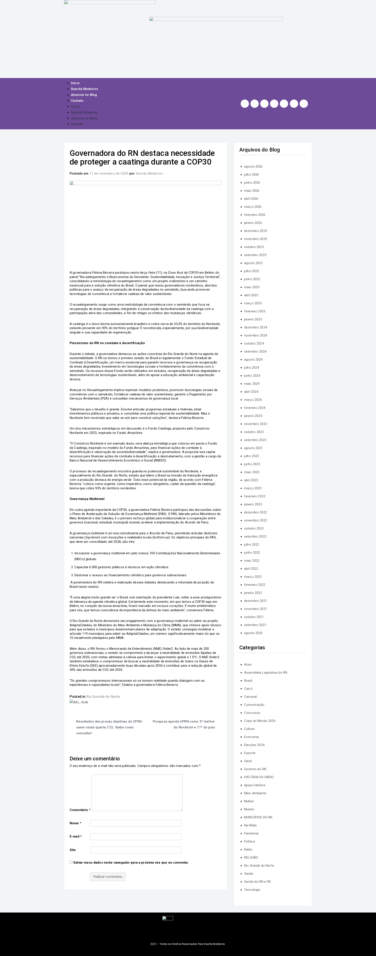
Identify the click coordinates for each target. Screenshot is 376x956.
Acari (248, 664)
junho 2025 (252, 279)
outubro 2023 (254, 432)
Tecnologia (252, 890)
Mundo (249, 809)
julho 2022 (251, 544)
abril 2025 (251, 295)
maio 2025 (251, 287)
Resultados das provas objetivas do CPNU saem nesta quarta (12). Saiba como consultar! (109, 727)
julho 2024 (251, 368)
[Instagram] (245, 104)
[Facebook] (254, 104)
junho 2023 (252, 464)
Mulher (249, 801)
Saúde (248, 874)
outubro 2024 (254, 343)
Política (249, 841)
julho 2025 (251, 271)
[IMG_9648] (79, 702)
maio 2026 (251, 191)
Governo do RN (255, 769)
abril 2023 (251, 480)
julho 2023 (251, 456)
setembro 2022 (255, 536)
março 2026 (253, 207)
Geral (248, 761)
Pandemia (251, 833)
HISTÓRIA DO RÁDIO (259, 777)
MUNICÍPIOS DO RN (258, 817)
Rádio (248, 849)
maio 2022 (251, 561)
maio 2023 (251, 472)
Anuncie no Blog (84, 95)
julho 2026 (251, 175)
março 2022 (253, 577)
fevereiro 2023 (254, 496)
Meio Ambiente (255, 793)
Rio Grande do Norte (103, 697)
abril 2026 (251, 199)
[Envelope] (304, 104)
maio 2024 (251, 384)
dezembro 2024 (255, 327)
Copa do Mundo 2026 (259, 721)
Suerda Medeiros (84, 89)
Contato (77, 101)
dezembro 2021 (255, 601)
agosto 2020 (253, 633)
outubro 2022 (254, 528)
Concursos (252, 713)
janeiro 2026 (253, 223)
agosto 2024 (253, 359)
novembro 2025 (255, 239)
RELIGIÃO (251, 857)
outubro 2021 (254, 617)
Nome (75, 823)
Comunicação (254, 705)
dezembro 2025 (255, 231)
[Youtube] (274, 104)
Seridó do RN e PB (257, 882)
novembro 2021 (255, 609)
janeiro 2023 (253, 504)
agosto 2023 (253, 448)
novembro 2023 (255, 424)
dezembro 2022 (255, 512)
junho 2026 (252, 183)
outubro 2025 (254, 247)
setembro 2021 (255, 625)
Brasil (248, 681)
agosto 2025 (253, 263)
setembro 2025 (255, 255)
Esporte (249, 753)
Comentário (80, 810)
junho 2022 (252, 553)
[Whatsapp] (294, 104)
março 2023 (253, 488)
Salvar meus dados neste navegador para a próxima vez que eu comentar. (131, 862)
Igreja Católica (254, 785)
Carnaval (250, 697)
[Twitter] (264, 104)
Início (75, 83)
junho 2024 (252, 376)
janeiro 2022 (253, 593)
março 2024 (253, 400)
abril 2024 (251, 392)
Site (73, 850)
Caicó (248, 689)
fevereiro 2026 (254, 215)
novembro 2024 (255, 335)
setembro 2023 (255, 440)
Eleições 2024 (254, 745)
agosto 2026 (253, 166)
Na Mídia (250, 825)
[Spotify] (284, 104)
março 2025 (253, 303)
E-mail (76, 836)
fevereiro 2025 (254, 311)
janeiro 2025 (253, 319)
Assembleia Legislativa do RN (265, 673)
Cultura (249, 729)
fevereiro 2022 (254, 585)
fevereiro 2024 (254, 408)
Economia (251, 737)
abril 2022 (251, 569)
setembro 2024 (255, 351)
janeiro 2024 (253, 416)
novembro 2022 (255, 520)
